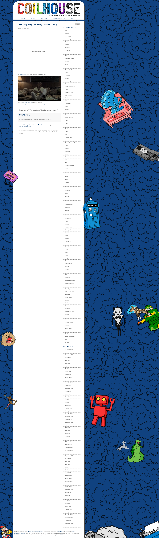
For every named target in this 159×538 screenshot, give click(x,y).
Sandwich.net (51, 535)
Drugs (25, 104)
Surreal (67, 300)
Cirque (66, 72)
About (23, 18)
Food (66, 140)
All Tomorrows (68, 41)
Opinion (67, 224)
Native (66, 215)
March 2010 (68, 439)
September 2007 (69, 523)
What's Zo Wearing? (70, 336)
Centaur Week (68, 69)
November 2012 (69, 349)
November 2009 (69, 450)
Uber (66, 319)
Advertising (68, 39)
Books (66, 64)
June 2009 (67, 464)
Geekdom (29, 104)
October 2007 (68, 520)
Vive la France (68, 328)
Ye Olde (67, 342)
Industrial (67, 171)
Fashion (67, 128)
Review (67, 260)
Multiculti (67, 207)
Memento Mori (68, 199)
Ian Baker (60, 531)
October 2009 (68, 453)
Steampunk (68, 294)
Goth (66, 156)
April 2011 (67, 402)
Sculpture (67, 277)
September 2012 (69, 354)
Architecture (68, 53)
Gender (67, 154)
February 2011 (68, 408)
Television (67, 308)
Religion (67, 258)
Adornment (68, 36)
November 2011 (69, 382)
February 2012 (68, 374)
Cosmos (67, 83)
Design (67, 109)
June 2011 (67, 396)
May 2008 (67, 500)
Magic (66, 193)
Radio (66, 255)
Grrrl (66, 159)
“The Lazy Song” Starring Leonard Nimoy (37, 24)
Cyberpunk (68, 103)
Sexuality (67, 286)
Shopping (67, 288)
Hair (66, 162)
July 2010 (67, 427)
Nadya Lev (31, 531)
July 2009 (67, 461)
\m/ (66, 30)
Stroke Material (68, 297)
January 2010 (68, 444)
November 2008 (69, 484)
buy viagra (40, 74)
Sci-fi (37, 104)
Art (66, 55)
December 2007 (68, 514)
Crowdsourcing (69, 92)
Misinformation (69, 204)
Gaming (67, 148)
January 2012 (68, 377)
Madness (67, 187)
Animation (67, 47)
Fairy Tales (67, 126)
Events (66, 120)
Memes (66, 201)
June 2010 (67, 430)
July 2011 (67, 394)
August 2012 (68, 357)
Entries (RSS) (59, 535)
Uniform (67, 325)
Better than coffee (69, 58)
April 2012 (67, 368)
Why (66, 339)
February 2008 (68, 509)
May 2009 (67, 467)
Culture (67, 100)
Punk (66, 244)
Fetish (66, 131)
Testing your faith (69, 311)
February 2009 (68, 475)
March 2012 (68, 371)
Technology (68, 305)
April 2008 (67, 503)
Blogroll (67, 61)
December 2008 (68, 481)
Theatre (67, 314)
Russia (66, 269)
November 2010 (69, 416)
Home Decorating (69, 165)
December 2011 (68, 380)
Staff (33, 18)
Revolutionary (68, 263)
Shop (72, 18)
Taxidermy (67, 303)
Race (66, 252)
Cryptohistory (68, 95)
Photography (68, 229)
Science (67, 274)
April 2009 (67, 469)
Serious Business (69, 283)
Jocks (66, 179)
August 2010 (68, 425)
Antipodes (67, 50)
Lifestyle (67, 185)
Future (66, 145)
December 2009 (68, 447)
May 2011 (67, 399)
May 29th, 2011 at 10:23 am (25, 115)
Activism (67, 33)
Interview (67, 173)
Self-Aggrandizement (70, 280)
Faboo (66, 123)
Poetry (66, 235)
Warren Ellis (23, 74)
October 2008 (68, 486)
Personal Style (68, 227)
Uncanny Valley (69, 322)
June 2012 (67, 363)
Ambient (67, 44)
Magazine (44, 18)
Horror (66, 168)
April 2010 (67, 436)
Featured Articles (59, 18)
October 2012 (68, 352)
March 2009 (68, 472)
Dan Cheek (22, 114)
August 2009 (68, 458)
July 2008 (67, 495)
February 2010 (68, 441)
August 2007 (68, 526)
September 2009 (69, 455)
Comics (67, 78)
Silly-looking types (43, 104)
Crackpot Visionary (70, 86)
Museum (67, 210)
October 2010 (68, 419)
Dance (66, 106)
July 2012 (67, 360)
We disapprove (68, 333)
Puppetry (67, 246)
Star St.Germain (39, 531)
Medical (67, 196)
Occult (66, 221)
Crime (66, 89)
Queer (66, 249)
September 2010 (69, 422)
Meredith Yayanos (27, 102)
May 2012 (67, 366)
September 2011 (69, 388)
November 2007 (69, 517)
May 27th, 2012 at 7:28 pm (25, 126)
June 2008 (67, 498)
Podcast (67, 232)
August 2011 (68, 391)
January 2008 (68, 512)
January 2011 (68, 411)
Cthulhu (67, 98)
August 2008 (68, 492)
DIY (66, 112)
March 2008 (68, 506)
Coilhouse (67, 75)
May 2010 (67, 433)
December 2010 (68, 413)
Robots (67, 266)
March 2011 (68, 405)
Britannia (67, 67)
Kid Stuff (67, 182)
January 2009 (68, 478)
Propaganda (68, 241)
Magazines (67, 190)
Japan (66, 176)
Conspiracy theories (70, 81)
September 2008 (69, 489)
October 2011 (68, 385)
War (66, 331)
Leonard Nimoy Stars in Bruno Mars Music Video (34, 125)
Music (34, 104)
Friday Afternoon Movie (71, 142)
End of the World (69, 117)
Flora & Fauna (68, 137)
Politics (67, 238)
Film (66, 134)
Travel (66, 317)
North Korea (68, 218)
